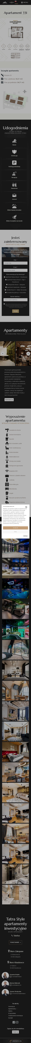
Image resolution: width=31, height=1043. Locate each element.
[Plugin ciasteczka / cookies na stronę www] (26, 507)
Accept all (15, 527)
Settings (25, 535)
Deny (15, 531)
